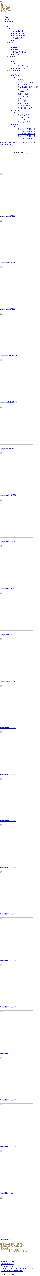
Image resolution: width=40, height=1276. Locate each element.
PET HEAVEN (10, 1275)
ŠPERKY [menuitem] (11, 43)
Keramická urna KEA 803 (8, 821)
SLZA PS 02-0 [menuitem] (22, 119)
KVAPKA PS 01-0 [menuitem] (23, 117)
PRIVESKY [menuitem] (16, 54)
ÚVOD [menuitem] (6, 17)
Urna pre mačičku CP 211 (8, 402)
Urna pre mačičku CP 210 (8, 355)
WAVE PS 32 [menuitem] (22, 98)
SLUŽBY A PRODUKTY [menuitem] (11, 22)
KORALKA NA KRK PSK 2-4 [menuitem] (26, 134)
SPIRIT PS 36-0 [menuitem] (23, 91)
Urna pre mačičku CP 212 (8, 448)
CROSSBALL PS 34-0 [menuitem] (24, 96)
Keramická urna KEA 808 (8, 1053)
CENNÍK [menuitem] (6, 19)
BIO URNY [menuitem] (16, 40)
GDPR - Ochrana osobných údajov (12, 1271)
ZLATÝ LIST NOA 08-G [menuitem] (25, 105)
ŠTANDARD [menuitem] (16, 111)
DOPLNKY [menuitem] (12, 57)
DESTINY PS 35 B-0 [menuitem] (24, 89)
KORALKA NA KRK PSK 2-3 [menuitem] (26, 131)
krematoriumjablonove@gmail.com (24, 142)
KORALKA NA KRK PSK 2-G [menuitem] (26, 138)
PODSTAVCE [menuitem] (17, 62)
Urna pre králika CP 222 (8, 588)
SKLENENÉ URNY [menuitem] (18, 38)
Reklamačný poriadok (8, 1266)
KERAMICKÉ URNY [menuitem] (19, 35)
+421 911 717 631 (6, 142)
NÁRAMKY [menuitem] (16, 47)
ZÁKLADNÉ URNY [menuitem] (18, 31)
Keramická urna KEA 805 (8, 914)
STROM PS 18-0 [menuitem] (23, 103)
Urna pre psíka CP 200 (7, 634)
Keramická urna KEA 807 (8, 1007)
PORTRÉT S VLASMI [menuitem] (24, 84)
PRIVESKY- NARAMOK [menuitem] (20, 52)
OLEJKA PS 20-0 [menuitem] (23, 115)
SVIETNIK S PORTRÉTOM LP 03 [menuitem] (28, 87)
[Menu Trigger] (1, 1)
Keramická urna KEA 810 (8, 1146)
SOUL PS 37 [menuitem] (22, 101)
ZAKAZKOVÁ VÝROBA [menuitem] (15, 71)
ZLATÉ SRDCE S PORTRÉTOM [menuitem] (27, 82)
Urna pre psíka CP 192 (7, 309)
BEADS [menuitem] (15, 125)
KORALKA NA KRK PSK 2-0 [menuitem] (26, 129)
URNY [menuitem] (10, 27)
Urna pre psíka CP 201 (7, 681)
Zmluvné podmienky (7, 1264)
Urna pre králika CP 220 (8, 495)
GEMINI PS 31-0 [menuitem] (23, 94)
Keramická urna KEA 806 (8, 960)
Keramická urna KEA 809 (8, 1100)
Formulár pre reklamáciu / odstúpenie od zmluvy (17, 1268)
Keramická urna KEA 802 (8, 774)
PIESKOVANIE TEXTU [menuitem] (19, 68)
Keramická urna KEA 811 (8, 1193)
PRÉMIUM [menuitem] (16, 76)
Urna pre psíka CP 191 (7, 262)
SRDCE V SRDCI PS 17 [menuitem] (25, 108)
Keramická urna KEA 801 (8, 728)
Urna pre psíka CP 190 (7, 216)
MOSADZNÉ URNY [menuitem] (18, 33)
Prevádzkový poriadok (8, 1261)
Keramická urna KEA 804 (8, 867)
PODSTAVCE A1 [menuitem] (23, 66)
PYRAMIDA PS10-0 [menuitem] (24, 122)
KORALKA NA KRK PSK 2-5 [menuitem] (26, 136)
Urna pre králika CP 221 (8, 541)
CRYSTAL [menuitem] (21, 80)
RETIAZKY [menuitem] (16, 49)
